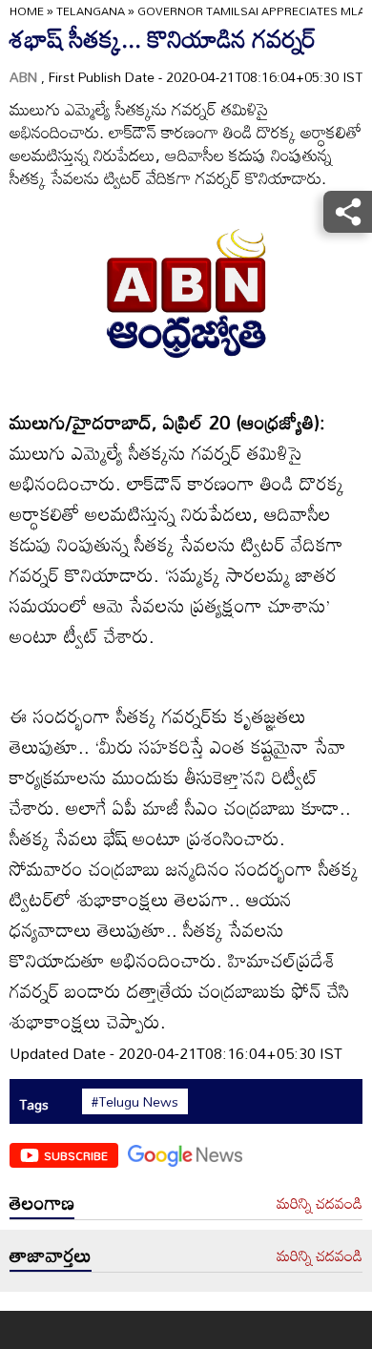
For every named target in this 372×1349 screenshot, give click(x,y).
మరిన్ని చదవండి (319, 1204)
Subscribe (76, 1155)
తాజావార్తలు (51, 1254)
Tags (34, 1104)
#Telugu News (135, 1101)
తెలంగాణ (42, 1202)
